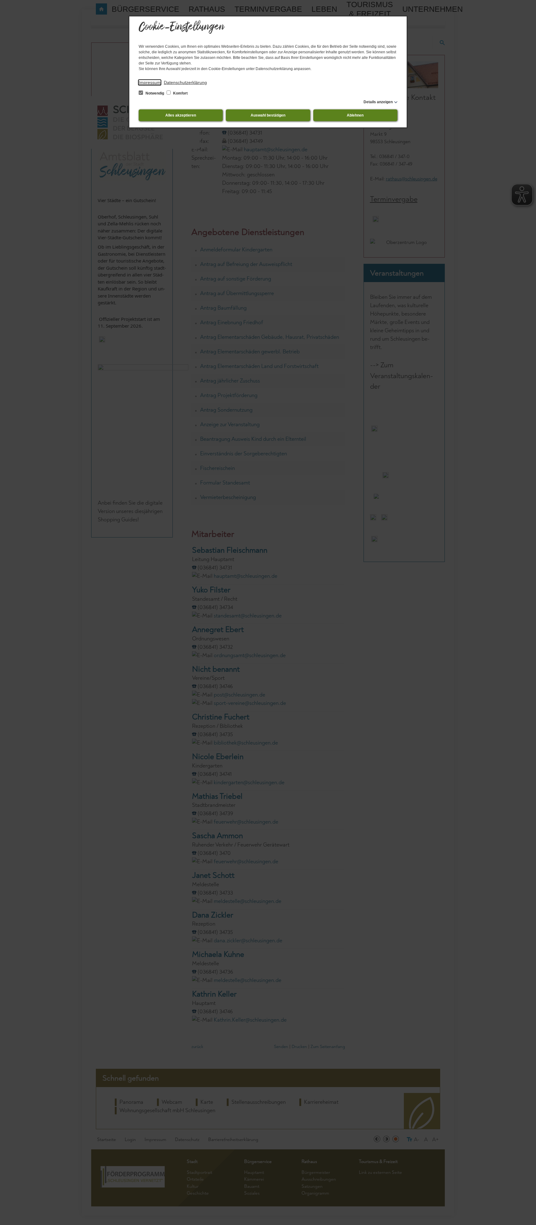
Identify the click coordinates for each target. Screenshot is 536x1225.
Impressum (150, 82)
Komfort (180, 93)
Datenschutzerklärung (185, 82)
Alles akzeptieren (180, 115)
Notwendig (155, 93)
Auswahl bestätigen (268, 115)
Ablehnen (355, 115)
